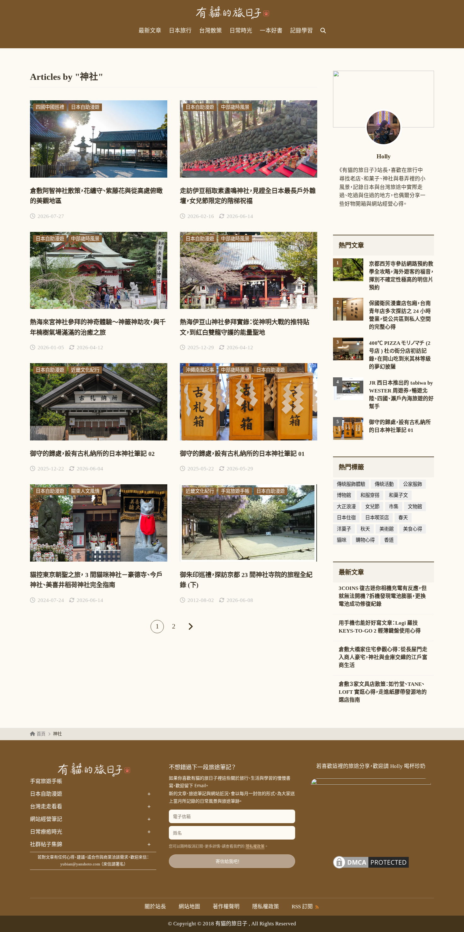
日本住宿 (346, 517)
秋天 (365, 529)
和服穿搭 (369, 495)
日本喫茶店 (377, 517)
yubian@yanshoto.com (80, 864)
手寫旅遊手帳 (46, 781)
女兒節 (372, 506)
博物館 (344, 495)
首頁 (41, 733)
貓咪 (341, 540)
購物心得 (365, 540)
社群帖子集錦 (90, 844)
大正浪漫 (346, 506)
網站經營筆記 (90, 819)
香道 (389, 540)
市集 (393, 506)
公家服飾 (412, 484)
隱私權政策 (255, 846)
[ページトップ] (450, 918)
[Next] (190, 626)
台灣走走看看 (90, 807)
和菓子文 (398, 495)
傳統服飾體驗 (351, 484)
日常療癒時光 (90, 832)
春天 (403, 517)
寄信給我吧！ (228, 861)
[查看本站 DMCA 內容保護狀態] (370, 866)
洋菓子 (344, 529)
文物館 (415, 506)
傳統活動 (384, 484)
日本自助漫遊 (90, 794)
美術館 (386, 529)
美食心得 (412, 529)
